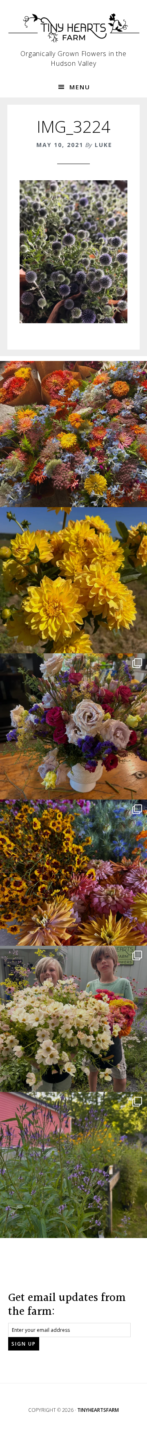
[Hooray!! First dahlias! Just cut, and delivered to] (73, 580)
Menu (79, 87)
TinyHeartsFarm (98, 1410)
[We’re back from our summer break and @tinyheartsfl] (73, 1019)
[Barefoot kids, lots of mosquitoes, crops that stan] (73, 873)
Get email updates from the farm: (67, 1305)
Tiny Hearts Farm (73, 28)
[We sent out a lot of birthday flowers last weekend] (73, 726)
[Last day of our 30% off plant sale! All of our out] (73, 1165)
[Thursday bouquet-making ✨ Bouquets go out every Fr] (73, 434)
